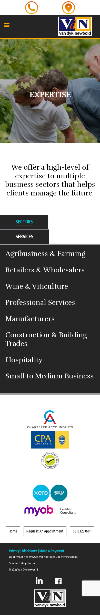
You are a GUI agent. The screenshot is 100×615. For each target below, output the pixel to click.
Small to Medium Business (49, 376)
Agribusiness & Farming (45, 253)
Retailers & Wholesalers (45, 270)
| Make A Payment (50, 551)
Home (13, 531)
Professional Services (40, 302)
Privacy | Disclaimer (23, 551)
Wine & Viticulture (36, 286)
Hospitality (24, 360)
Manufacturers (30, 319)
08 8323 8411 (82, 531)
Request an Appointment (45, 531)
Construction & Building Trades (46, 339)
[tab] (24, 222)
